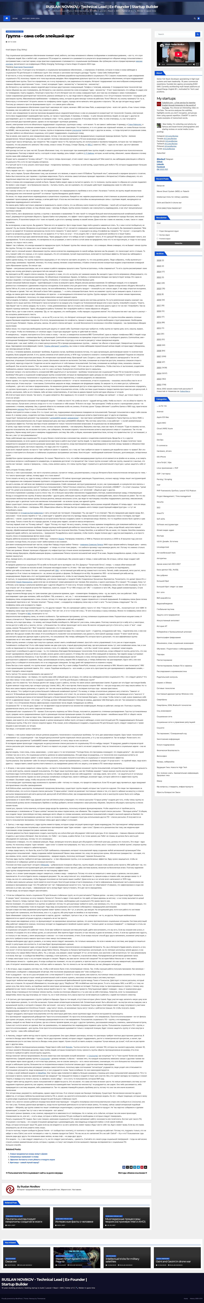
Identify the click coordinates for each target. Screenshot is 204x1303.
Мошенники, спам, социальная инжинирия (175, 643)
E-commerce (162, 445)
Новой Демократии (24, 582)
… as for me (162, 406)
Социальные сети (164, 716)
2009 (159, 345)
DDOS (159, 434)
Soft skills (161, 519)
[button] (195, 18)
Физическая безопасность (168, 750)
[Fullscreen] (197, 64)
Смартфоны (162, 699)
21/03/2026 (62, 1265)
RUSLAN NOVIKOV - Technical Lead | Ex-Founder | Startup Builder (102, 6)
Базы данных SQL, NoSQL (168, 570)
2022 (159, 277)
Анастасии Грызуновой (23, 67)
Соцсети (160, 728)
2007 (159, 356)
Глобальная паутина (165, 609)
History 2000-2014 (31, 18)
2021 (159, 283)
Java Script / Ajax (164, 462)
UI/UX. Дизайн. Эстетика (167, 541)
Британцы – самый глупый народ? (24, 1162)
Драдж (61, 539)
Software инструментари (167, 524)
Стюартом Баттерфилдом (32, 513)
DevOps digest (164, 235)
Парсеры (160, 654)
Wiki (57, 570)
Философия (162, 756)
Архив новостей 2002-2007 (14, 31)
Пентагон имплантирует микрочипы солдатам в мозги (23, 1220)
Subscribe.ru (185, 391)
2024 (159, 272)
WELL (90, 145)
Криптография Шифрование (169, 637)
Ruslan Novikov (30, 1186)
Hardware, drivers (164, 451)
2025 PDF (162, 169)
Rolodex (69, 1047)
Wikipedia (45, 865)
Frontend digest (164, 239)
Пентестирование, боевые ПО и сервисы (174, 666)
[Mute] (194, 64)
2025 (159, 266)
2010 (159, 339)
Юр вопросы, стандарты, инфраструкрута (175, 787)
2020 (159, 288)
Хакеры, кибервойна (165, 762)
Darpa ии (161, 186)
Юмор (159, 781)
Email (158, 223)
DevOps (160, 440)
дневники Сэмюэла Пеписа (91, 544)
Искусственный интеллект (168, 620)
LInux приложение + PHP (167, 468)
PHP (158, 485)
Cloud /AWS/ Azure (165, 428)
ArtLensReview (171, 141)
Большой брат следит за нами (170, 587)
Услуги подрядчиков (166, 745)
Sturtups (160, 536)
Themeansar (41, 1298)
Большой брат (163, 581)
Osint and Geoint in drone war (169, 203)
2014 (159, 322)
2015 (159, 317)
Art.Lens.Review (171, 136)
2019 (159, 294)
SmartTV (160, 513)
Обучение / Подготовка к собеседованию (175, 649)
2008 (159, 351)
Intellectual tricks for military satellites (172, 197)
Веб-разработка (164, 598)
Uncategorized (163, 547)
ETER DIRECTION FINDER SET (169, 208)
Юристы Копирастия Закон (168, 792)
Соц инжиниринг (164, 711)
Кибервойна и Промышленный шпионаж (174, 632)
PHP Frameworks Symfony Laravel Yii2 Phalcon (176, 491)
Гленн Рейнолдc (134, 124)
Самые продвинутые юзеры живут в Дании (28, 1154)
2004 (159, 373)
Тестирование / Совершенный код (172, 733)
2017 (159, 305)
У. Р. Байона (89, 153)
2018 (159, 300)
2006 (159, 362)
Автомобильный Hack (166, 553)
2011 (159, 334)
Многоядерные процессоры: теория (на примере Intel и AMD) (125, 1220)
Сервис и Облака (164, 683)
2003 (159, 379)
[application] (178, 54)
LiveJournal (76, 130)
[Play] (160, 64)
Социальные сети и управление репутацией (176, 722)
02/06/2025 (112, 1265)
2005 (159, 368)
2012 (159, 328)
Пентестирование (164, 660)
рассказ (20, 409)
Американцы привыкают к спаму (24, 1157)
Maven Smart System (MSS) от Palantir (173, 191)
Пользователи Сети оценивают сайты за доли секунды (35, 1173)
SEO (158, 507)
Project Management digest (169, 231)
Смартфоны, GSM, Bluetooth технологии (174, 705)
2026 (159, 260)
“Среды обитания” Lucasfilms (56, 346)
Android (160, 411)
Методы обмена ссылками (131, 1173)
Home (15, 18)
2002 (159, 385)
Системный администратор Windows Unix (175, 694)
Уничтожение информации (168, 739)
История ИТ (162, 626)
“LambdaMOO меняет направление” (64, 418)
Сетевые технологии (166, 688)
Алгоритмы (161, 558)
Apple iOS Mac (163, 417)
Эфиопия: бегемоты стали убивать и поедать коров (32, 1160)
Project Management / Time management (174, 496)
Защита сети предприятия (168, 615)
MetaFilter (42, 1073)
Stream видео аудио (165, 530)
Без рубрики (162, 575)
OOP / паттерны (163, 474)
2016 (159, 311)
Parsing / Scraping (164, 479)
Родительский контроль (167, 677)
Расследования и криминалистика (172, 671)
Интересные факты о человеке (74, 1221)
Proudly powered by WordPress (12, 1298)
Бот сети (161, 592)
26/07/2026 (11, 1265)
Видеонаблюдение (165, 603)
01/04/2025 (162, 1265)
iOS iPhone (161, 457)
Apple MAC (161, 423)
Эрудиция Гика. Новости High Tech (172, 767)
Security (160, 502)
